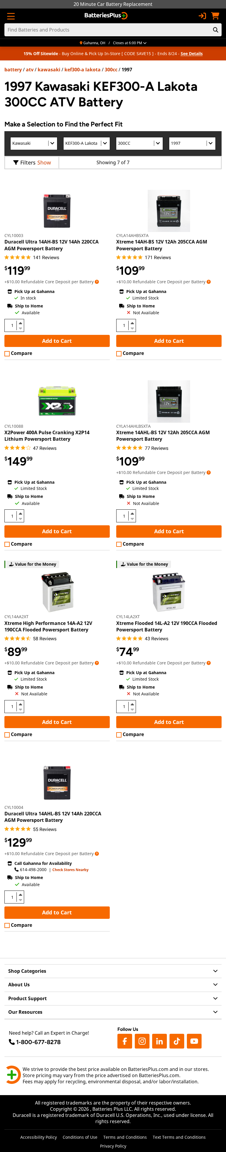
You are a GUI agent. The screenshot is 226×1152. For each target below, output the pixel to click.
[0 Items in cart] (215, 16)
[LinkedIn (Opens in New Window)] (159, 1041)
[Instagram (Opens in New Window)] (142, 1041)
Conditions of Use (80, 1137)
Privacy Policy (113, 1146)
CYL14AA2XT (16, 616)
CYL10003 (13, 235)
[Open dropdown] (97, 281)
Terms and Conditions (125, 1137)
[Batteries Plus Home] (106, 16)
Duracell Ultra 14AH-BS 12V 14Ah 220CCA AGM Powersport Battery (51, 244)
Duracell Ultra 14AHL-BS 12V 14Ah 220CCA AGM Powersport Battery (52, 816)
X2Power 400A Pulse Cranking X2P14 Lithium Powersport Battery (46, 435)
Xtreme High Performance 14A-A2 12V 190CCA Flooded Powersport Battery (48, 626)
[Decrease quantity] (20, 327)
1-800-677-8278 (38, 1042)
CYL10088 (13, 426)
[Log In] (202, 16)
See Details (192, 53)
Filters (28, 162)
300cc (111, 69)
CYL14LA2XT (128, 616)
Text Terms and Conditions (179, 1137)
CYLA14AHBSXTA (132, 235)
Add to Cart (57, 340)
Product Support (27, 998)
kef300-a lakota (82, 69)
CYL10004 (13, 807)
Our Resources (25, 1012)
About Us (19, 984)
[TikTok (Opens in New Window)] (177, 1041)
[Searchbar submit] (216, 30)
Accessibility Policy (38, 1137)
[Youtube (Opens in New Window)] (194, 1041)
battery (13, 69)
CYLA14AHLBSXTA (133, 426)
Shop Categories (27, 971)
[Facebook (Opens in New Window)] (124, 1041)
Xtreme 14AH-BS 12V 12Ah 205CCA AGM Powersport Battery (161, 244)
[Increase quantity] (20, 323)
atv (30, 69)
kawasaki (49, 69)
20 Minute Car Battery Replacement (113, 4)
